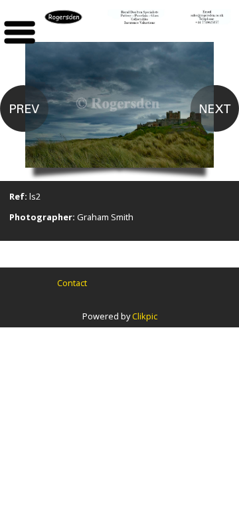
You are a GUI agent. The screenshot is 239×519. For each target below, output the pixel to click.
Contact (72, 283)
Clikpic (144, 316)
